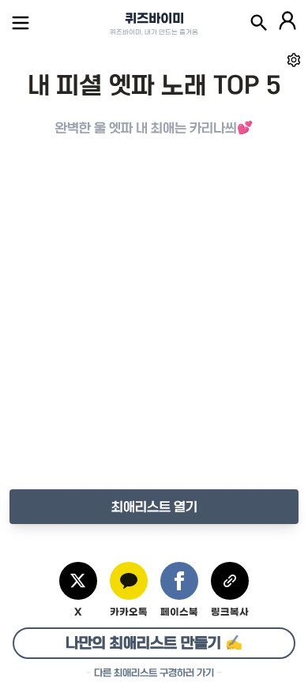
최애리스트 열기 (154, 507)
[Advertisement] (154, 329)
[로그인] (287, 22)
